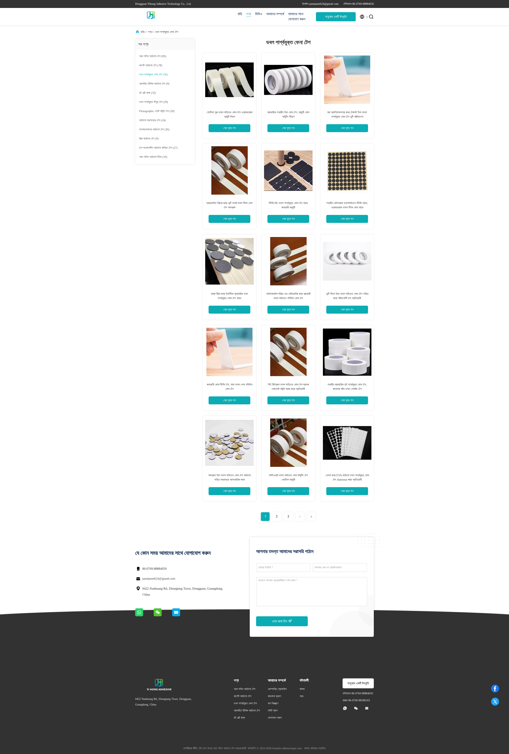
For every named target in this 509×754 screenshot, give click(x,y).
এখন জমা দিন (280, 621)
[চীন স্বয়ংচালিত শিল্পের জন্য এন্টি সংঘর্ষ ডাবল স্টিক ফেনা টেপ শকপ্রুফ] (229, 170)
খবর (301, 696)
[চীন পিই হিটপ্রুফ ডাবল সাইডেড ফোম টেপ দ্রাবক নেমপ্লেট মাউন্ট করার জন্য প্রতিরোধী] (288, 352)
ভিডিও (258, 14)
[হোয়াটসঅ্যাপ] (144, 615)
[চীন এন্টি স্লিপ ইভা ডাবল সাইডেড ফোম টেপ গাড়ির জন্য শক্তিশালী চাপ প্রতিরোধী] (347, 261)
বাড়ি (240, 14)
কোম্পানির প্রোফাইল (277, 689)
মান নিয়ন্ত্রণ (273, 703)
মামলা (302, 689)
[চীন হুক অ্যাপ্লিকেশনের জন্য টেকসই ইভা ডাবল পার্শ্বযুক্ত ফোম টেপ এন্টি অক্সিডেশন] (347, 79)
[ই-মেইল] (181, 615)
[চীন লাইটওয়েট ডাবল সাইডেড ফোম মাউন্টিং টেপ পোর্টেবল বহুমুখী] (288, 442)
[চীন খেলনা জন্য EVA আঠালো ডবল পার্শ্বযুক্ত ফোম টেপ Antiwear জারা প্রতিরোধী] (347, 442)
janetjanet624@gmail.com (158, 578)
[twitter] (495, 701)
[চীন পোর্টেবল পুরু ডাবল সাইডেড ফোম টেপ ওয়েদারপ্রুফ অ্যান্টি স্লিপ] (229, 79)
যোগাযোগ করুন (275, 717)
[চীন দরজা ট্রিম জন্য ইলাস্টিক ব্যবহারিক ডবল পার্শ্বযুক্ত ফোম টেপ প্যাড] (229, 261)
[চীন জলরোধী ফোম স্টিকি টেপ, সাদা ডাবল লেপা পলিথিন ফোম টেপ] (229, 352)
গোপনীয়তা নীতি (190, 748)
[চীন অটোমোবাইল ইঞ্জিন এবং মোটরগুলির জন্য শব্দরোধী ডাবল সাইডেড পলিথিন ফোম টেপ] (288, 261)
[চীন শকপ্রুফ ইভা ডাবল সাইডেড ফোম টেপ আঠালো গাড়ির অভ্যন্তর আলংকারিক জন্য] (229, 442)
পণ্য (248, 14)
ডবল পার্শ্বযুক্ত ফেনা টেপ (166, 31)
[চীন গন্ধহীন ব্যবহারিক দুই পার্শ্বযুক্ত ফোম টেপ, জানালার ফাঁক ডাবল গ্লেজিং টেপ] (347, 352)
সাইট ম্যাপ (273, 710)
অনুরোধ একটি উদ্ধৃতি (336, 16)
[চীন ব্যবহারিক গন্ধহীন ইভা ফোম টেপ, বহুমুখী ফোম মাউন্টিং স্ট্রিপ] (288, 79)
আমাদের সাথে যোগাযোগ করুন (296, 16)
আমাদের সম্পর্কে (275, 14)
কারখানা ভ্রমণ (274, 696)
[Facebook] (495, 688)
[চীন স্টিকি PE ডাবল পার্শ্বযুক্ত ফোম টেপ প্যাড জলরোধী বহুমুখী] (288, 170)
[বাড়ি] (151, 17)
